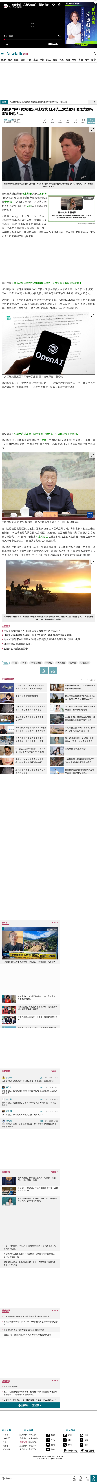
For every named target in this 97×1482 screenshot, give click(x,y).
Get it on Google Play (70, 1450)
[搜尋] (95, 53)
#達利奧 (72, 663)
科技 (61, 59)
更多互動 (6, 1430)
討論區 (5, 1435)
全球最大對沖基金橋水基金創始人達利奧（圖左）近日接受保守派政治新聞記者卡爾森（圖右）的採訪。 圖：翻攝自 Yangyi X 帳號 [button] (48, 185)
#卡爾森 (48, 663)
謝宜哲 (10, 120)
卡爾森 (8, 201)
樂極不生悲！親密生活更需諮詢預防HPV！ (30, 718)
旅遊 (68, 59)
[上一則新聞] (90, 102)
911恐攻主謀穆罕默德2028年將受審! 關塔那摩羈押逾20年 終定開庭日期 (30, 750)
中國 (29, 59)
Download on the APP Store (87, 1450)
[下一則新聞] (94, 102)
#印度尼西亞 (36, 663)
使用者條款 (33, 1438)
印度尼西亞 (42, 536)
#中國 (14, 663)
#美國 (24, 663)
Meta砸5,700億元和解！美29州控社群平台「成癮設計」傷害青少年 (30, 729)
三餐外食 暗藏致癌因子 (75, 749)
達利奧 (43, 193)
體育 (55, 59)
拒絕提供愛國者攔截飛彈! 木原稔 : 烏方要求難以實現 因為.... (80, 771)
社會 (23, 59)
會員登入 (23, 1449)
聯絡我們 (23, 1438)
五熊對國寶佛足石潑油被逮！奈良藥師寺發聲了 (30, 771)
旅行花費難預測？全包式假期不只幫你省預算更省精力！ (80, 687)
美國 (29, 205)
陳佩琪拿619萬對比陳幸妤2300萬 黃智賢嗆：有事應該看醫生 (48, 283)
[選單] (2, 53)
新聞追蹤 (6, 1449)
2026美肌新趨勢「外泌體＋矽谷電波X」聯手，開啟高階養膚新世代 (80, 740)
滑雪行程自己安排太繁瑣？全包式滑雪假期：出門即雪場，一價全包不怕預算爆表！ (30, 740)
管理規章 (32, 1446)
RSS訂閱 (32, 1435)
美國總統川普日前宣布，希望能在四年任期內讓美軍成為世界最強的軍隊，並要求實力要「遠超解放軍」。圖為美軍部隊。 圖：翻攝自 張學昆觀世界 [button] (48, 618)
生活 (35, 59)
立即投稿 (23, 1442)
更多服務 (28, 1430)
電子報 (5, 1446)
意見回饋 (23, 1446)
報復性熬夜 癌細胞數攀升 (26, 696)
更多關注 (70, 1430)
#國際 (5, 663)
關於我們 (23, 1435)
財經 (16, 59)
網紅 (48, 59)
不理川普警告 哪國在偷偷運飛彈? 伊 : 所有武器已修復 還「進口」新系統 (80, 729)
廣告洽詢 (32, 1449)
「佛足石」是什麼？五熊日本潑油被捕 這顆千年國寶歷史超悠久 (30, 708)
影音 (93, 59)
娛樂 (42, 59)
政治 (3, 59)
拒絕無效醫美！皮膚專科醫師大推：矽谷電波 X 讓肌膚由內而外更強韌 (29, 761)
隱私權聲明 (33, 1442)
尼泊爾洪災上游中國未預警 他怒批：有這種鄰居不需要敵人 (46, 433)
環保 (74, 59)
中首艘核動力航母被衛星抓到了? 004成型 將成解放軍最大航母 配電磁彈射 (79, 761)
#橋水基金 (60, 663)
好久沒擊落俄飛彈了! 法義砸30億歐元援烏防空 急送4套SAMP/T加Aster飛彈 (80, 698)
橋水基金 (27, 193)
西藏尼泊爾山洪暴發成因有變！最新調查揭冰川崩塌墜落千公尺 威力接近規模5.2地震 (80, 719)
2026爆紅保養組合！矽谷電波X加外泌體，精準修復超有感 (80, 708)
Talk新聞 (6, 1438)
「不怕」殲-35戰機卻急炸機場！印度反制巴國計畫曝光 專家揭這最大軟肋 (30, 687)
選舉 (87, 59)
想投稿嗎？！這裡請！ (30, 1405)
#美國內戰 (84, 663)
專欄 (81, 59)
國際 (10, 59)
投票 (5, 1442)
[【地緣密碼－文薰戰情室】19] (81, 25)
